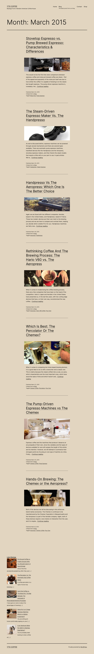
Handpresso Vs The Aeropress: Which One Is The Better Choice (45, 186)
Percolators (42, 388)
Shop (85, 6)
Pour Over (48, 310)
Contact (79, 6)
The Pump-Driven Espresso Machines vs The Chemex (47, 408)
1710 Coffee (12, 6)
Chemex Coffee (34, 388)
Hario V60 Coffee (40, 310)
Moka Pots (33, 95)
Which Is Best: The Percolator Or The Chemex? (40, 330)
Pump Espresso (40, 95)
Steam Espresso (41, 167)
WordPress (84, 647)
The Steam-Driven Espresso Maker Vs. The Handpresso (45, 115)
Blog (67, 7)
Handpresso (33, 167)
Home (55, 6)
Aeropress (33, 235)
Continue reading (42, 86)
